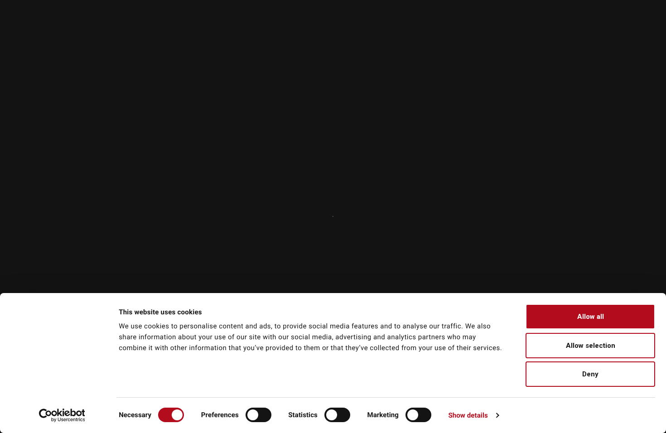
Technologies (477, 23)
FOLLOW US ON (598, 5)
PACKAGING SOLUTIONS (432, 39)
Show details (467, 415)
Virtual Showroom (600, 23)
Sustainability (430, 23)
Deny (590, 374)
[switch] (258, 415)
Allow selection (590, 346)
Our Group (378, 23)
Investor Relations (531, 23)
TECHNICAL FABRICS (337, 39)
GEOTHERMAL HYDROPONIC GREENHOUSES (565, 39)
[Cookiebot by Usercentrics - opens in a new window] (61, 415)
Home (48, 258)
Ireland (516, 5)
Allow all (590, 317)
